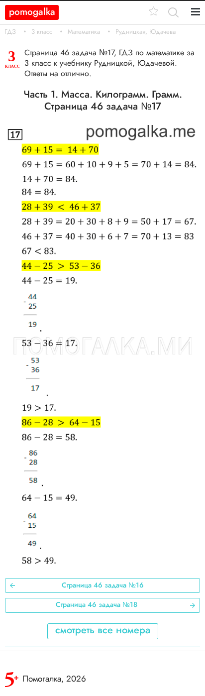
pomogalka (32, 11)
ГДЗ (10, 32)
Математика (84, 32)
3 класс (41, 32)
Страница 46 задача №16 (103, 585)
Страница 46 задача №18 (96, 604)
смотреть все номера (102, 630)
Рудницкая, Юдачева (145, 32)
